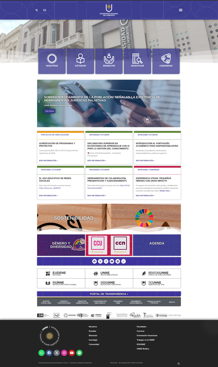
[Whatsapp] (123, 261)
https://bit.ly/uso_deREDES (50, 188)
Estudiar (80, 66)
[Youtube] (112, 261)
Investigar (137, 66)
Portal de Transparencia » (109, 294)
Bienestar (109, 66)
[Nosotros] (52, 58)
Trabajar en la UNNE (146, 340)
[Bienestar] (109, 58)
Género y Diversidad (61, 245)
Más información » (48, 161)
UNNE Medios (143, 349)
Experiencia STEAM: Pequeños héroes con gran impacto (153, 179)
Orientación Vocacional (147, 335)
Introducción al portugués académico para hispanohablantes (157, 144)
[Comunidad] (166, 58)
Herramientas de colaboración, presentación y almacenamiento (107, 179)
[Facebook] (94, 261)
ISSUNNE (141, 344)
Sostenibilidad (74, 218)
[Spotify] (117, 261)
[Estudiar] (80, 58)
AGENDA (156, 243)
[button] (180, 10)
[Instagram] (106, 261)
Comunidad (166, 66)
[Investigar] (137, 58)
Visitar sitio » (165, 191)
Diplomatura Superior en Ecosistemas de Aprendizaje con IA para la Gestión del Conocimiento (108, 146)
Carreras (140, 331)
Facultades (141, 327)
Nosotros (52, 66)
